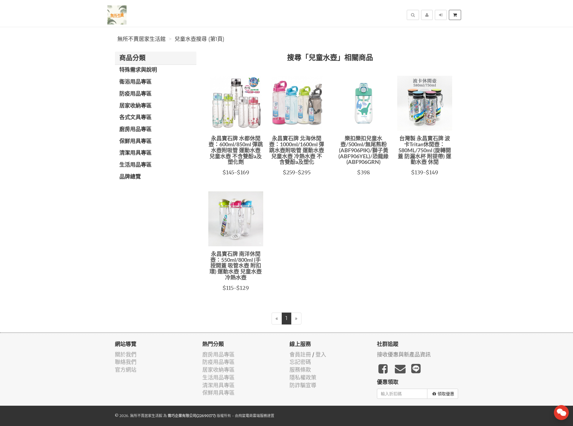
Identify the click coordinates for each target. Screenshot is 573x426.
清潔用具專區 (135, 153)
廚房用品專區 (135, 129)
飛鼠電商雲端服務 (252, 415)
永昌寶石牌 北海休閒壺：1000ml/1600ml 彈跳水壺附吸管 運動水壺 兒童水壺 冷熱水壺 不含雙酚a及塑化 (296, 150)
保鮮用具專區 (135, 141)
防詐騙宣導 (302, 385)
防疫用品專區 (135, 94)
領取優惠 (446, 393)
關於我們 (125, 354)
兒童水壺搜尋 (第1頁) (199, 39)
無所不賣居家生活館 (141, 39)
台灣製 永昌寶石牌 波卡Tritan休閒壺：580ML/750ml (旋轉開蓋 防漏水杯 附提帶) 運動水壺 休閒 (424, 150)
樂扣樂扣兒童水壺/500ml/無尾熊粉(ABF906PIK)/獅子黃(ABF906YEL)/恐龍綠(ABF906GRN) (363, 150)
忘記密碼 (300, 362)
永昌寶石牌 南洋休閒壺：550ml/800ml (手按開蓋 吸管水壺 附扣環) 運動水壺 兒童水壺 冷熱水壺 (236, 266)
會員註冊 (300, 354)
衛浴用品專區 (135, 82)
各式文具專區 (135, 117)
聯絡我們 (125, 362)
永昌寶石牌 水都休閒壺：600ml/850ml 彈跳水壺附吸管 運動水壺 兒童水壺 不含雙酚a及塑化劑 (236, 150)
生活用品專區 (135, 165)
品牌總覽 (130, 177)
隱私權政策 (302, 377)
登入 (320, 354)
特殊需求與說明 (138, 70)
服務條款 (300, 369)
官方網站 (125, 369)
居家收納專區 (135, 106)
